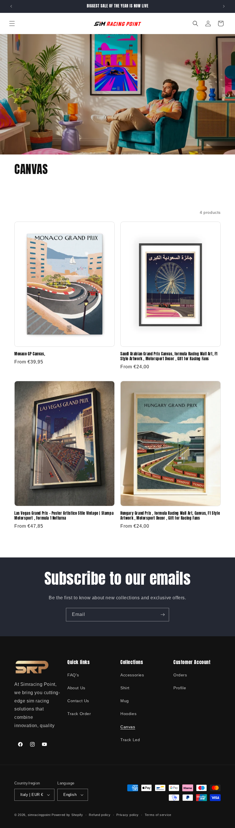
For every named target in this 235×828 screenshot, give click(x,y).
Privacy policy (127, 815)
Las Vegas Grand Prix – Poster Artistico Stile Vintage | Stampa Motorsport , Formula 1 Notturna (63, 516)
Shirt (125, 688)
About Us (76, 688)
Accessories (132, 675)
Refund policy (99, 815)
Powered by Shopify (67, 815)
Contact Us (78, 700)
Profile (179, 688)
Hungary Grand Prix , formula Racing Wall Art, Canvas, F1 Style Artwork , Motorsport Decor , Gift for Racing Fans (170, 516)
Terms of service (158, 815)
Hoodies (128, 713)
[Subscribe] (162, 614)
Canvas (127, 727)
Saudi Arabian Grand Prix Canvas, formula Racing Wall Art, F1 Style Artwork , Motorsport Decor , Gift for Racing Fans (169, 356)
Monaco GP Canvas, (29, 354)
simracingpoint (39, 815)
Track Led (130, 739)
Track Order (79, 713)
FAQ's (73, 675)
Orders (180, 675)
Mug (124, 700)
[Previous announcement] (11, 6)
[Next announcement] (224, 6)
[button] (12, 23)
